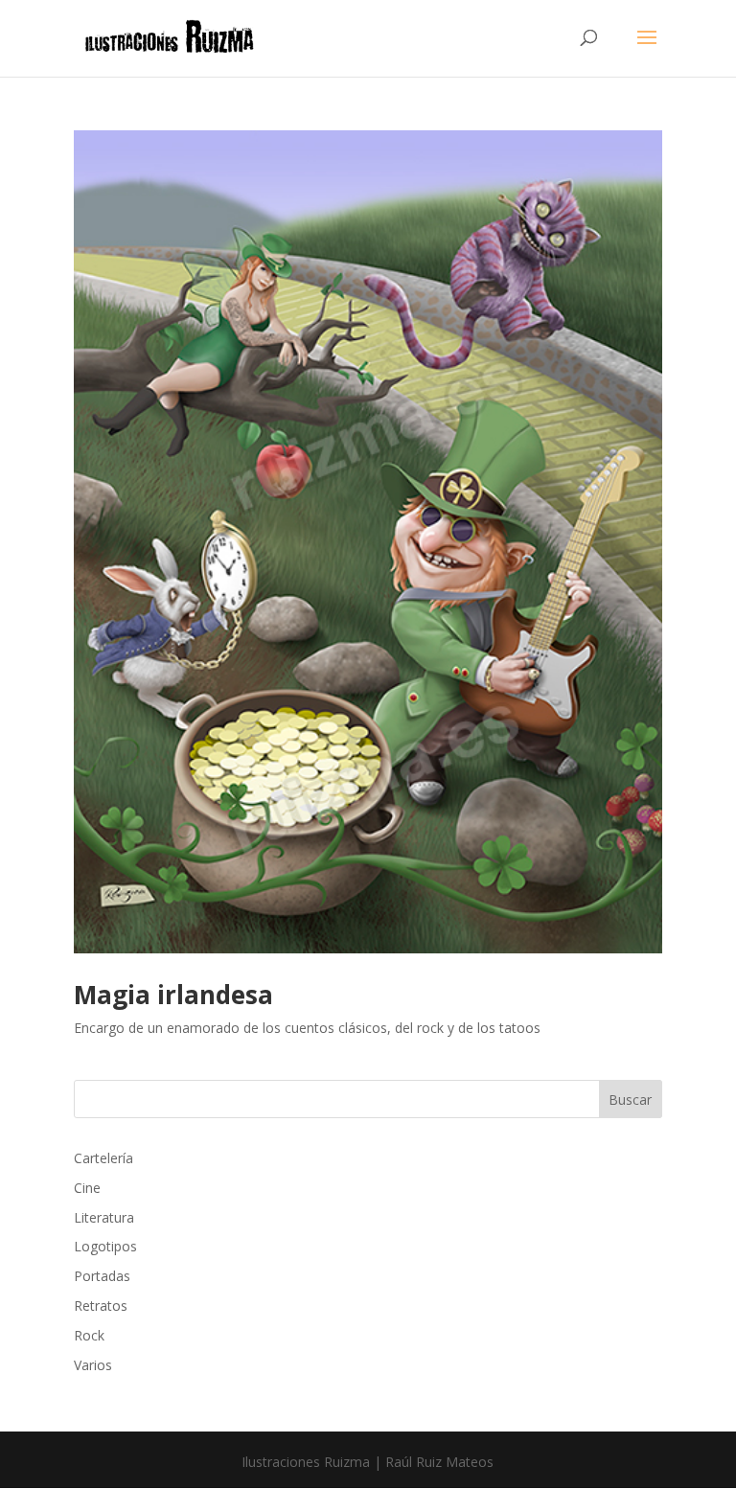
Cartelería (103, 1158)
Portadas (102, 1276)
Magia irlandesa (173, 994)
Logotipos (105, 1246)
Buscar (630, 1099)
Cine (87, 1188)
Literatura (104, 1217)
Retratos (100, 1305)
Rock (89, 1335)
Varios (93, 1365)
